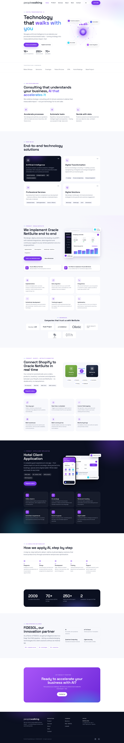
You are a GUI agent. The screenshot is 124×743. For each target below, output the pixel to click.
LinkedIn (67, 726)
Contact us (62, 694)
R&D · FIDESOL (68, 723)
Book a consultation (31, 44)
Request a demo (30, 391)
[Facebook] (99, 739)
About (67, 3)
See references (49, 258)
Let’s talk (95, 3)
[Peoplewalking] (33, 2)
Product (53, 3)
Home (47, 3)
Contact (78, 3)
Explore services (46, 44)
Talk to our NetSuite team (33, 258)
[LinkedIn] (95, 739)
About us (67, 721)
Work (72, 3)
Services (60, 3)
